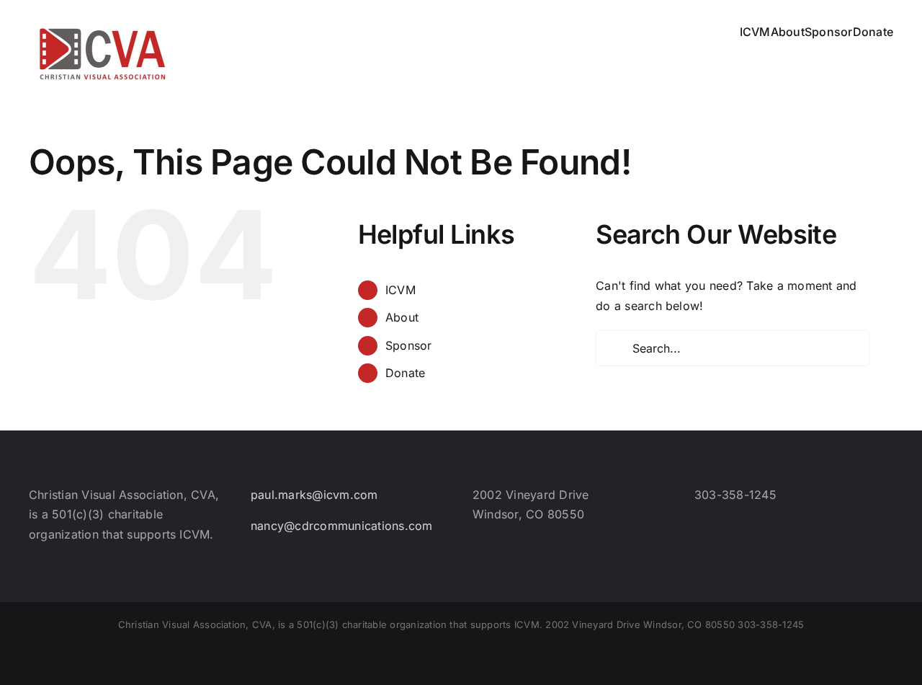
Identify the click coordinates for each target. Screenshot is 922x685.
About (402, 317)
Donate (405, 373)
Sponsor (408, 345)
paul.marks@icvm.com (314, 494)
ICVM (400, 290)
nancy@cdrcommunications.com (341, 525)
